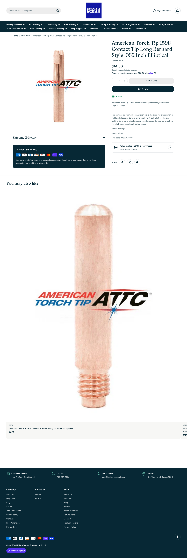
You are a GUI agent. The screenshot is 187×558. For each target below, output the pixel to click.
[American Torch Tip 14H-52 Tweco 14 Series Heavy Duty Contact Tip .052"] (93, 306)
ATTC (121, 61)
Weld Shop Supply (21, 545)
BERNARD (25, 36)
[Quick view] (177, 195)
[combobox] (33, 11)
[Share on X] (130, 162)
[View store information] (170, 147)
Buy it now (143, 89)
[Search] (57, 10)
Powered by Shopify (38, 545)
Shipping (115, 70)
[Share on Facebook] (122, 162)
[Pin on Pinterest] (137, 162)
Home (15, 36)
